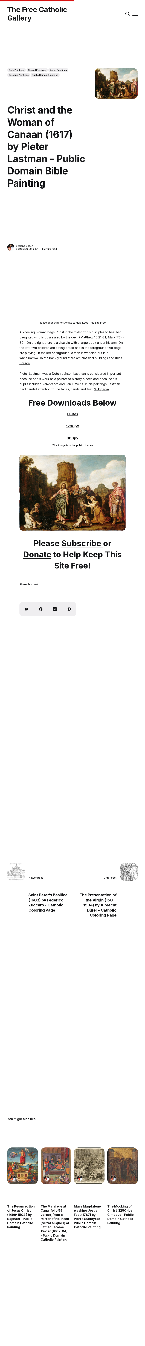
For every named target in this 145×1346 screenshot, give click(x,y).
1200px (72, 426)
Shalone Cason (24, 245)
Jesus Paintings (58, 70)
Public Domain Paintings (45, 74)
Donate (67, 322)
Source (24, 363)
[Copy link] (69, 609)
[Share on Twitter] (26, 609)
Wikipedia (101, 389)
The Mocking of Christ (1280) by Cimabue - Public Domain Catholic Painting (120, 1214)
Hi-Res (72, 414)
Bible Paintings (17, 70)
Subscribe (54, 322)
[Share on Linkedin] (55, 609)
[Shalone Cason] (10, 247)
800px (72, 438)
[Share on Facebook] (41, 609)
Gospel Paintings (37, 70)
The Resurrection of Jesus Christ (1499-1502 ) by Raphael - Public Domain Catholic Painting (21, 1216)
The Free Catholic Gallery (37, 13)
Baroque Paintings (19, 74)
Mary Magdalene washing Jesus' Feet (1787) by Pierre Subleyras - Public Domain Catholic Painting (88, 1216)
